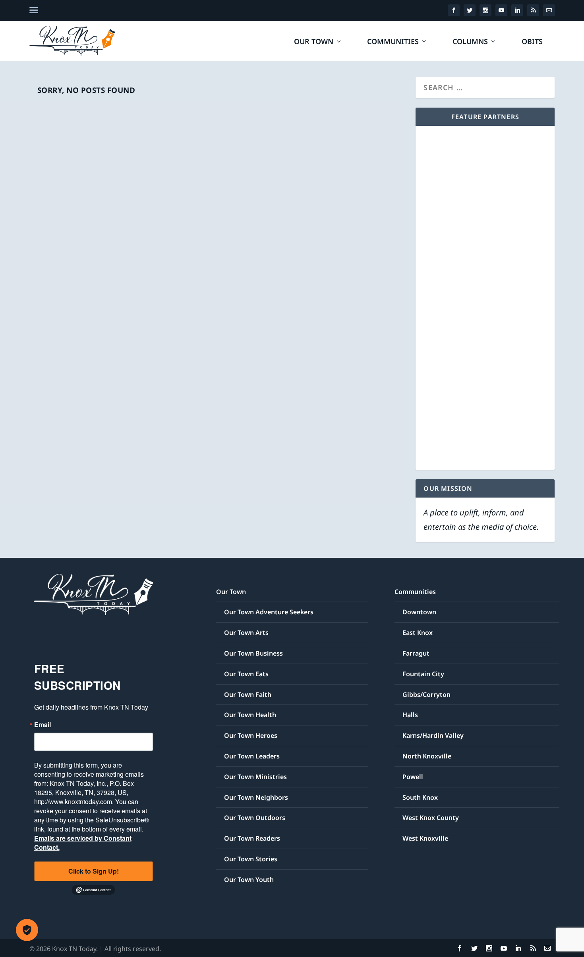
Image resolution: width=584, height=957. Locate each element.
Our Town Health (250, 714)
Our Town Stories (250, 859)
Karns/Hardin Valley (433, 735)
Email (42, 725)
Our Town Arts (246, 632)
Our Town (313, 42)
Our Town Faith (247, 694)
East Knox (417, 632)
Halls (410, 714)
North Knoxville (426, 756)
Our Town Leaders (252, 756)
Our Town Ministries (255, 776)
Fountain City (423, 674)
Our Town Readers (252, 838)
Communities (393, 42)
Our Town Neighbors (256, 797)
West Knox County (430, 817)
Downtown (419, 612)
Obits (532, 42)
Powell (412, 776)
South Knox (420, 797)
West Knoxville (425, 838)
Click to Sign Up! (93, 871)
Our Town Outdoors (254, 817)
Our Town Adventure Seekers (268, 612)
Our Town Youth (249, 879)
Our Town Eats (246, 674)
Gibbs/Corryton (426, 694)
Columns (470, 42)
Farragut (415, 653)
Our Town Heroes (250, 735)
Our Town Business (253, 653)
